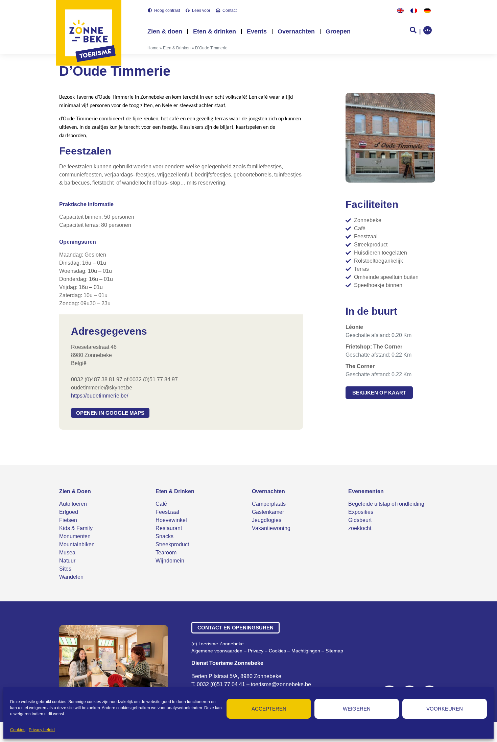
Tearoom (166, 552)
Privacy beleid (42, 729)
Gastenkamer (268, 512)
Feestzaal (167, 512)
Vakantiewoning (271, 528)
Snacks (164, 536)
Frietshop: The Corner (374, 347)
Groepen (338, 31)
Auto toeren (73, 504)
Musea (67, 552)
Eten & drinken (214, 31)
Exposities (360, 512)
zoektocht (359, 528)
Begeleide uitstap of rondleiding (386, 504)
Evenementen (366, 491)
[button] (110, 413)
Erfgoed (68, 512)
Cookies (17, 729)
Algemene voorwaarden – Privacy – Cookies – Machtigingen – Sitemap (267, 650)
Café (161, 504)
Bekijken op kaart (379, 393)
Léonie (354, 327)
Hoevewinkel (171, 520)
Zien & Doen (75, 491)
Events (257, 31)
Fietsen (68, 520)
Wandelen (71, 577)
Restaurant (169, 528)
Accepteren (269, 709)
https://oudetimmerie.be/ (99, 396)
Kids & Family (76, 528)
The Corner (360, 366)
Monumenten (75, 536)
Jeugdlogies (266, 520)
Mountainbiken (77, 544)
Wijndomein (170, 561)
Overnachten (296, 31)
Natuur (67, 561)
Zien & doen (164, 31)
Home (153, 48)
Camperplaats (269, 504)
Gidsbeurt (360, 520)
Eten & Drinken (177, 48)
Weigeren (357, 709)
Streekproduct (172, 544)
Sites (65, 569)
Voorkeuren (444, 709)
